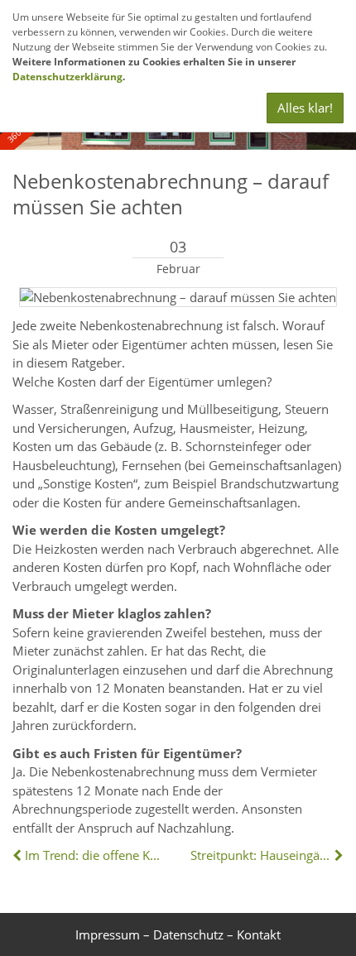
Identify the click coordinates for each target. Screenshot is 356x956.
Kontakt (259, 934)
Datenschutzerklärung (67, 77)
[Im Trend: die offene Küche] (18, 855)
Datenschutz (188, 934)
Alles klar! (305, 107)
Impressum (107, 934)
